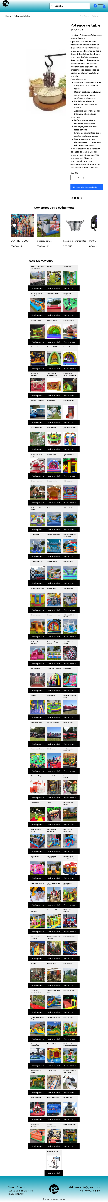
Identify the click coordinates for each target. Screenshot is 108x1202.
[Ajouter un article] (83, 177)
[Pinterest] (78, 198)
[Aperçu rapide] (22, 225)
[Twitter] (81, 198)
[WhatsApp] (71, 198)
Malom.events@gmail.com (84, 1187)
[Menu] (100, 6)
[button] (104, 6)
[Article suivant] (93, 225)
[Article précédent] (14, 225)
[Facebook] (75, 198)
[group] (54, 234)
